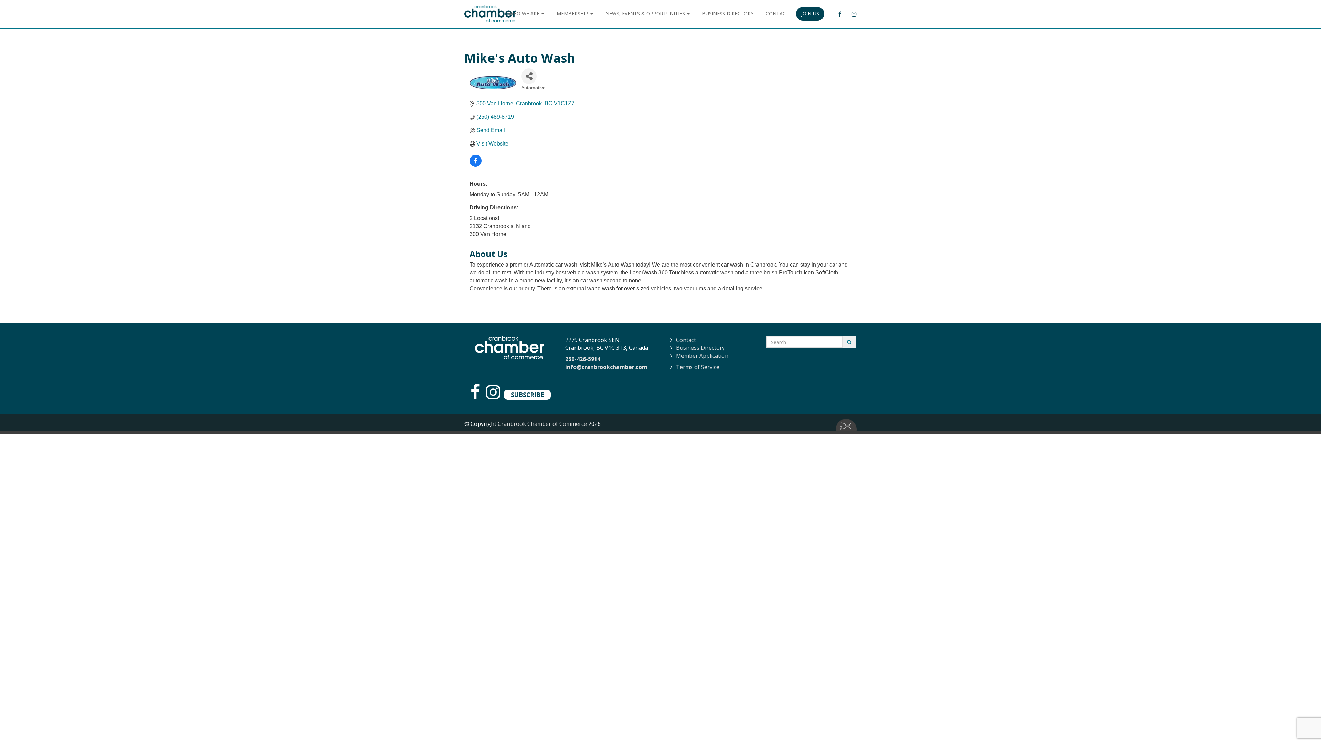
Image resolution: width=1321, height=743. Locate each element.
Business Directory (700, 348)
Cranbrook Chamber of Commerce (542, 424)
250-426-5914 (582, 359)
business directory (727, 13)
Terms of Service (697, 367)
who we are (525, 13)
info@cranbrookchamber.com (606, 367)
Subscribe (527, 394)
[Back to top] (1301, 723)
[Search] (849, 342)
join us (810, 13)
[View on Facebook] (476, 165)
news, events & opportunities (645, 13)
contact (777, 13)
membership (573, 13)
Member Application (702, 355)
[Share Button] (529, 76)
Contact (686, 340)
